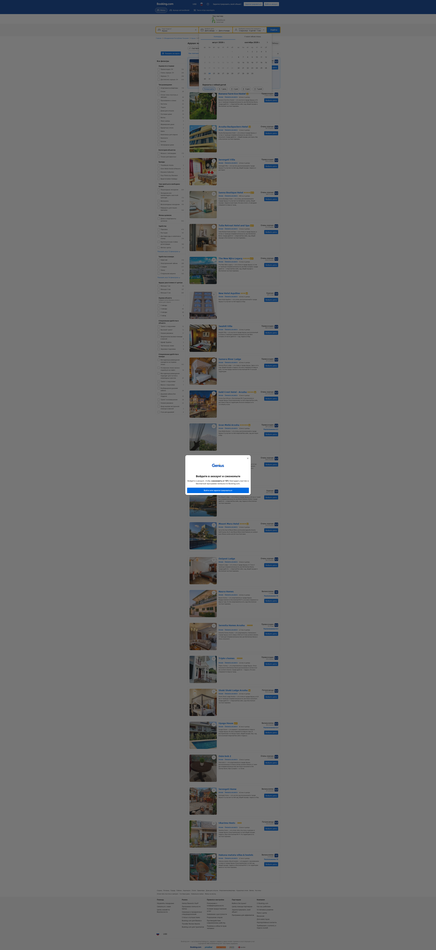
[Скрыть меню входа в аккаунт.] (248, 458)
